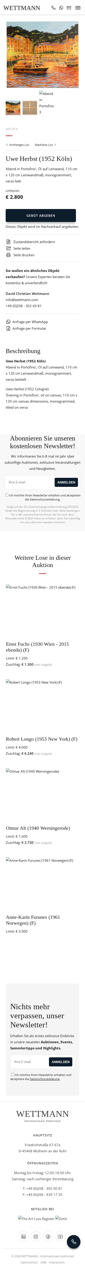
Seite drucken (23, 255)
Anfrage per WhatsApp (30, 321)
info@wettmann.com (22, 299)
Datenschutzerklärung (45, 499)
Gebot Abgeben (41, 215)
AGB (43, 1262)
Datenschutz (29, 1262)
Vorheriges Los (19, 145)
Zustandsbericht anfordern (33, 241)
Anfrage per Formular (29, 328)
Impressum (57, 1262)
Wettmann (21, 7)
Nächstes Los (44, 145)
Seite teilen (21, 248)
